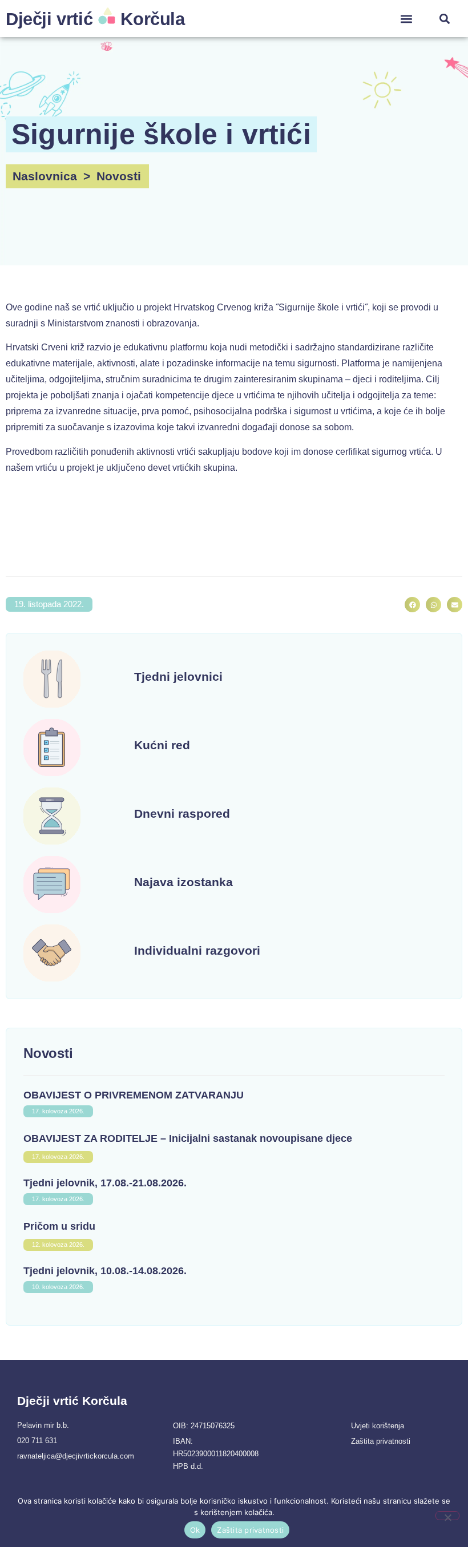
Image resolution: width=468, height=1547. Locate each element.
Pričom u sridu (59, 1226)
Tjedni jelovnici (178, 676)
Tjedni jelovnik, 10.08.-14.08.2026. (105, 1271)
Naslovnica (45, 176)
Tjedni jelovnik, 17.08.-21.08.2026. (105, 1183)
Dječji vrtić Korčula (95, 19)
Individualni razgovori (197, 950)
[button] (406, 18)
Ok (195, 1529)
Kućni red (162, 745)
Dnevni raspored (182, 813)
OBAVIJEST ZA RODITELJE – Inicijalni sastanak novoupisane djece (187, 1138)
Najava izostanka (183, 881)
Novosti (118, 176)
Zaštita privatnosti (250, 1529)
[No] (447, 1515)
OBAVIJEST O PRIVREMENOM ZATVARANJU (133, 1095)
